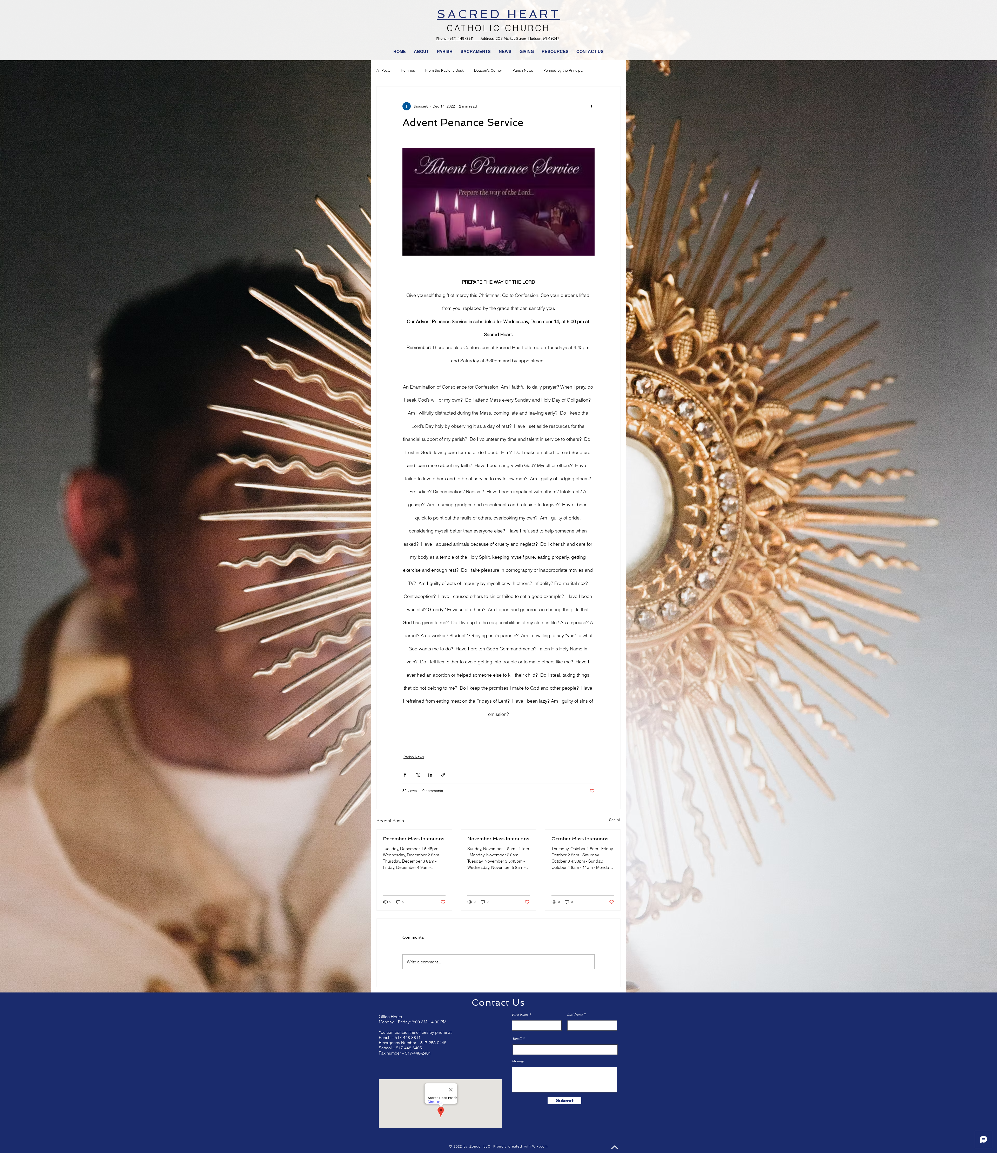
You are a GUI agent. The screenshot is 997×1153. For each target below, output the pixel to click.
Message (518, 1061)
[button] (505, 51)
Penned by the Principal (563, 70)
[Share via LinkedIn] (430, 774)
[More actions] (591, 106)
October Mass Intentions (579, 838)
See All (615, 819)
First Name (520, 1014)
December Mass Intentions (413, 838)
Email (517, 1038)
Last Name (575, 1014)
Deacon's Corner (488, 70)
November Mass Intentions (498, 838)
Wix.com (540, 1146)
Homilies (408, 70)
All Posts (383, 70)
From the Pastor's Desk (444, 70)
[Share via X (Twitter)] (417, 774)
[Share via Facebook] (404, 774)
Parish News (523, 70)
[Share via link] (443, 774)
